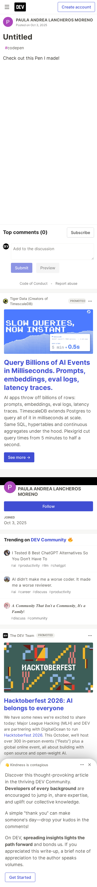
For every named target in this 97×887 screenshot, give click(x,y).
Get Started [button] (20, 877)
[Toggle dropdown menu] (90, 301)
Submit (21, 267)
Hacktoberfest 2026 (23, 735)
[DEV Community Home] (20, 7)
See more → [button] (19, 457)
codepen (14, 47)
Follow (49, 506)
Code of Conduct (34, 283)
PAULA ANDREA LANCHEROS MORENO (54, 19)
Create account (76, 6)
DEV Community (48, 539)
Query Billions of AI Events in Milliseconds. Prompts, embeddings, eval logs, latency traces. (47, 375)
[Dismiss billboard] (89, 765)
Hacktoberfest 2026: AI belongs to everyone (38, 704)
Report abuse (66, 283)
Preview (47, 267)
